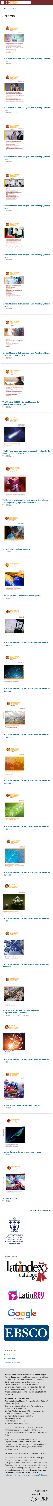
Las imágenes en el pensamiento (16, 549)
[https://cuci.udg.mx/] (14, 1246)
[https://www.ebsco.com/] (26, 1340)
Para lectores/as (10, 1355)
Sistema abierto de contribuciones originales (21, 596)
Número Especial (9, 1198)
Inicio (4, 8)
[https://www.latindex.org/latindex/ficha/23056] (26, 1283)
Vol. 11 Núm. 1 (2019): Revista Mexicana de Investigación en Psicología (20, 403)
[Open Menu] (2, 2)
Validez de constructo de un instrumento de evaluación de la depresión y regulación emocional (26, 501)
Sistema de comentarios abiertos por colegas (21, 1152)
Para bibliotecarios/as (12, 1362)
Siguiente (44, 1210)
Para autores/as (9, 1358)
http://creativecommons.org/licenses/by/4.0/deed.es (27, 1475)
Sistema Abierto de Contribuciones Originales (21, 1105)
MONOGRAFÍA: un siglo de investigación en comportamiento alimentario (20, 1011)
